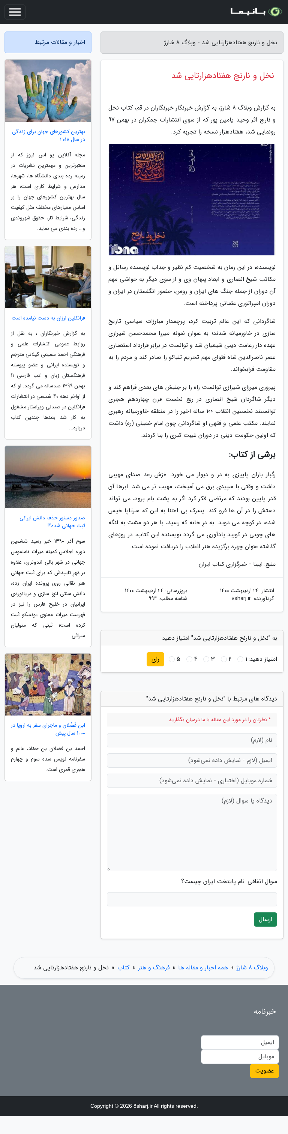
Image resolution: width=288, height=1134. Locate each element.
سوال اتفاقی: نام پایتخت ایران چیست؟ (229, 881)
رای (155, 659)
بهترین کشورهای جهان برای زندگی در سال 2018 (48, 136)
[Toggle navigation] (15, 12)
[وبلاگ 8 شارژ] (256, 12)
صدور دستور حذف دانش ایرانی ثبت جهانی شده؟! (52, 522)
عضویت (264, 1071)
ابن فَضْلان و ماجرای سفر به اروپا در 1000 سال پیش (48, 729)
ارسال (265, 919)
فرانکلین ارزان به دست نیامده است (48, 318)
